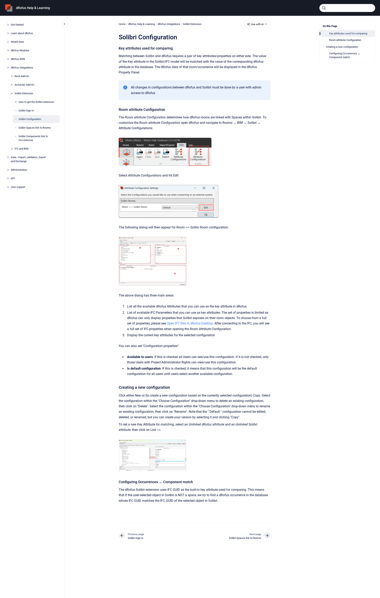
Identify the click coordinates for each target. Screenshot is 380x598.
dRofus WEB (18, 59)
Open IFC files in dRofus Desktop (190, 323)
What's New (17, 41)
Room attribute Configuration (345, 40)
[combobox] (347, 8)
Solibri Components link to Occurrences (33, 138)
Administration (19, 169)
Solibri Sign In (26, 110)
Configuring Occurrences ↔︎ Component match (344, 55)
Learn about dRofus (22, 33)
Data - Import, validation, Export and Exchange (28, 159)
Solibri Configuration (30, 119)
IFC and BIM (21, 148)
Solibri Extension (24, 93)
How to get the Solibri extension (36, 101)
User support (18, 186)
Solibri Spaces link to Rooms (35, 127)
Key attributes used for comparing (348, 33)
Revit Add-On (22, 76)
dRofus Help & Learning (33, 8)
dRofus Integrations (22, 67)
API (13, 178)
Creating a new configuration (342, 46)
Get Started (17, 24)
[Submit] (324, 8)
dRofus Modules (20, 50)
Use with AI (257, 24)
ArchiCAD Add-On (24, 84)
